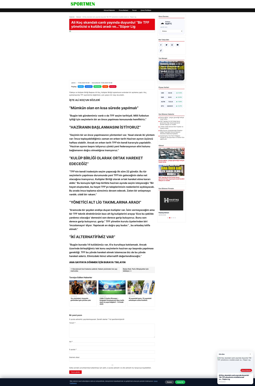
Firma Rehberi (123, 10)
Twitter (81, 86)
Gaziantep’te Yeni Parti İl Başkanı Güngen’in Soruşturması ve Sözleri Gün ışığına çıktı (172, 137)
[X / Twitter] (166, 45)
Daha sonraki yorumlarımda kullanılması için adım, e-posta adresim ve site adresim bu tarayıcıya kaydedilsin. (110, 368)
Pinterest (112, 86)
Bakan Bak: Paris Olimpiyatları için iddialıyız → (136, 270)
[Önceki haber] (177, 64)
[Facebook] (161, 45)
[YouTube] (177, 45)
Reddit (105, 86)
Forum (134, 10)
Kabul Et (180, 382)
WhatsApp (97, 86)
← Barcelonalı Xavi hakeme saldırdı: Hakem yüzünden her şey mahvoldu (94, 270)
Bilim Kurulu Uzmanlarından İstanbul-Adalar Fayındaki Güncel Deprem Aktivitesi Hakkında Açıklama (171, 132)
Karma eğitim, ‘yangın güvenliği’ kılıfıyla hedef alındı (172, 118)
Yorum (72, 323)
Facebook (88, 86)
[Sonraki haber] (181, 64)
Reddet (169, 382)
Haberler (72, 17)
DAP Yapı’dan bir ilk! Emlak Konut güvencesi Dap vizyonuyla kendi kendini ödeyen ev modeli (170, 122)
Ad (71, 342)
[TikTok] (161, 50)
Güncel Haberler (109, 10)
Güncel (78, 17)
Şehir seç (164, 27)
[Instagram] (172, 45)
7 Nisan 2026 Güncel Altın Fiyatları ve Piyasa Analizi (171, 127)
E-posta (72, 349)
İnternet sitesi (74, 357)
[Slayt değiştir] (168, 217)
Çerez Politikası (146, 10)
